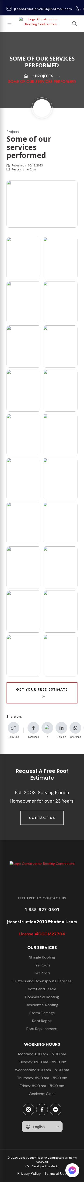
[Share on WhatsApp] (75, 728)
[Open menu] (9, 24)
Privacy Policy (29, 1173)
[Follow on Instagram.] (28, 1109)
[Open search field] (74, 24)
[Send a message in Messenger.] (55, 1109)
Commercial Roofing (42, 997)
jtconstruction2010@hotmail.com (42, 9)
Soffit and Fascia (42, 989)
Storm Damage (42, 1012)
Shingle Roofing (42, 957)
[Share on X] (47, 728)
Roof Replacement (42, 1028)
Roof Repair (42, 1020)
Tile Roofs (42, 965)
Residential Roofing (42, 1004)
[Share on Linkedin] (61, 728)
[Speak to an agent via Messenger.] (72, 1170)
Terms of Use (55, 1173)
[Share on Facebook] (33, 728)
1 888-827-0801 (42, 910)
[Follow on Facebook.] (42, 1109)
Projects (44, 76)
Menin (55, 1166)
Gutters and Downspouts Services (42, 981)
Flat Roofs (42, 973)
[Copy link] (13, 728)
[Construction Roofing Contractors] (42, 873)
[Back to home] (41, 23)
